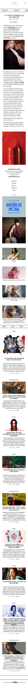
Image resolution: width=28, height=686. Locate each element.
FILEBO (14, 261)
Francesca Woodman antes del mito (14, 280)
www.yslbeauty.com (14, 176)
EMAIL (14, 190)
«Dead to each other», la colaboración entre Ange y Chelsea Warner (14, 546)
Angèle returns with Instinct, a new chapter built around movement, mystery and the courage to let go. (14, 321)
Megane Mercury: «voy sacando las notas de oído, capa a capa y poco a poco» (14, 509)
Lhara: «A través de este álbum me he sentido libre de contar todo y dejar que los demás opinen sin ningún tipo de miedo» (14, 621)
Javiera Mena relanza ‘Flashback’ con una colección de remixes (14, 434)
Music (14, 331)
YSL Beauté (11, 27)
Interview (12, 380)
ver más (17, 373)
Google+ (2, 685)
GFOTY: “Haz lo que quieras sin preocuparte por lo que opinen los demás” (14, 397)
